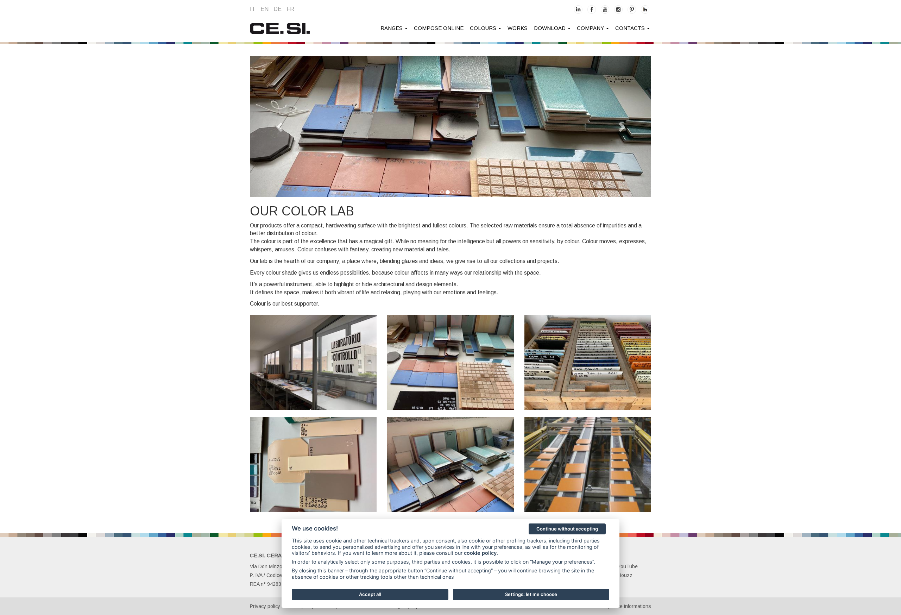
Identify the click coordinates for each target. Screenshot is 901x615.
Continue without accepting (567, 529)
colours (484, 28)
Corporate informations (625, 606)
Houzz (625, 575)
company (591, 28)
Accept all (370, 594)
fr (290, 9)
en (264, 9)
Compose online (439, 28)
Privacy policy (265, 606)
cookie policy (480, 553)
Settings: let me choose (531, 594)
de (277, 9)
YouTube (628, 566)
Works (518, 28)
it (253, 9)
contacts (630, 28)
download (550, 28)
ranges (392, 28)
